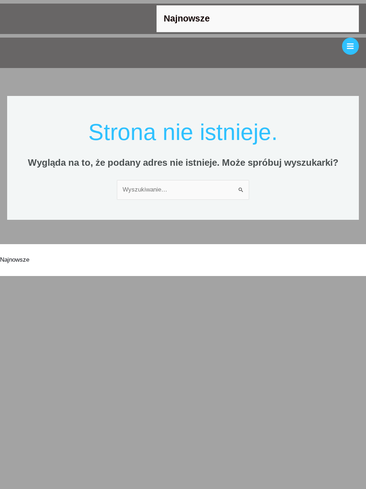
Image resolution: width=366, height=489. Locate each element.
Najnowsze (187, 18)
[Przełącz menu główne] (350, 46)
